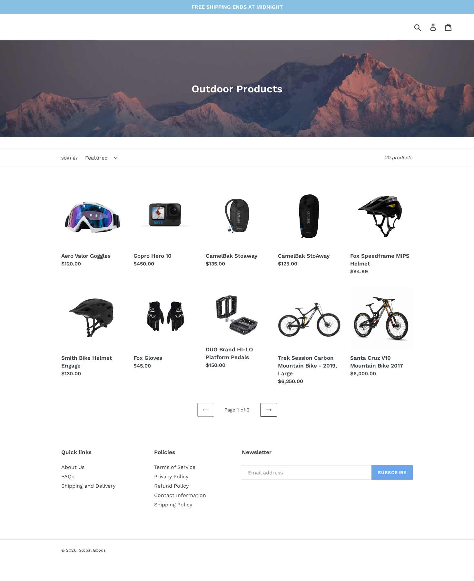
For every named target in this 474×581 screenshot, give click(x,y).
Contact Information (180, 495)
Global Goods (92, 550)
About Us (72, 467)
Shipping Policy (173, 505)
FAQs (67, 476)
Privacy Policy (171, 476)
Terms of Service (174, 467)
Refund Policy (171, 486)
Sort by (69, 158)
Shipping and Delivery (88, 486)
